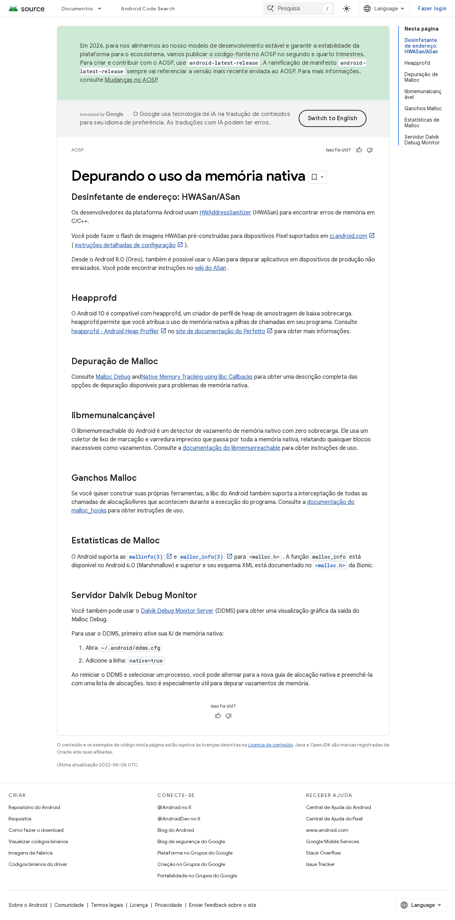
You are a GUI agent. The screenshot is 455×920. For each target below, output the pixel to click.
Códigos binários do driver (38, 864)
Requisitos (20, 818)
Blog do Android (175, 830)
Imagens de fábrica (31, 853)
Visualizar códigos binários (38, 841)
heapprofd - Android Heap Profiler (115, 331)
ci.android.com (348, 236)
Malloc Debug (113, 377)
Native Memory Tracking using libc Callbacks (197, 377)
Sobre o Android (28, 905)
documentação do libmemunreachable (231, 448)
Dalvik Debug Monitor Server (177, 611)
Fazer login (432, 8)
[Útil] (359, 150)
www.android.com (327, 830)
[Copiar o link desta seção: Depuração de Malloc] (165, 362)
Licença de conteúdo (270, 745)
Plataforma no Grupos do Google (194, 853)
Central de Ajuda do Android (338, 807)
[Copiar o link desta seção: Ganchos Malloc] (144, 478)
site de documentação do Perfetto (220, 331)
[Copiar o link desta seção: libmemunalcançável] (162, 416)
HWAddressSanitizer (225, 212)
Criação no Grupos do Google (191, 864)
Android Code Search (148, 8)
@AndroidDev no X (178, 818)
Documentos (77, 8)
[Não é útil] (369, 150)
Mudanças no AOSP (131, 80)
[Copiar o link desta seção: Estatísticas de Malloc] (167, 541)
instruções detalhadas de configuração (125, 245)
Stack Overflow (323, 853)
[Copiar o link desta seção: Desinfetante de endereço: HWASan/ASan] (247, 197)
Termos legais (107, 905)
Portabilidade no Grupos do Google (197, 875)
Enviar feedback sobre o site (222, 905)
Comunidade (69, 905)
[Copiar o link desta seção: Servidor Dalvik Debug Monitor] (204, 596)
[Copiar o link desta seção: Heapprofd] (124, 298)
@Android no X (174, 807)
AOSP (77, 150)
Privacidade (168, 905)
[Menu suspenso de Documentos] (102, 8)
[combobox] (298, 8)
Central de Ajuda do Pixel (334, 818)
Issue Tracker (320, 864)
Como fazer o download (36, 830)
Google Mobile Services (332, 841)
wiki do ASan (210, 268)
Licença (139, 905)
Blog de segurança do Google (191, 841)
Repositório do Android (34, 807)
